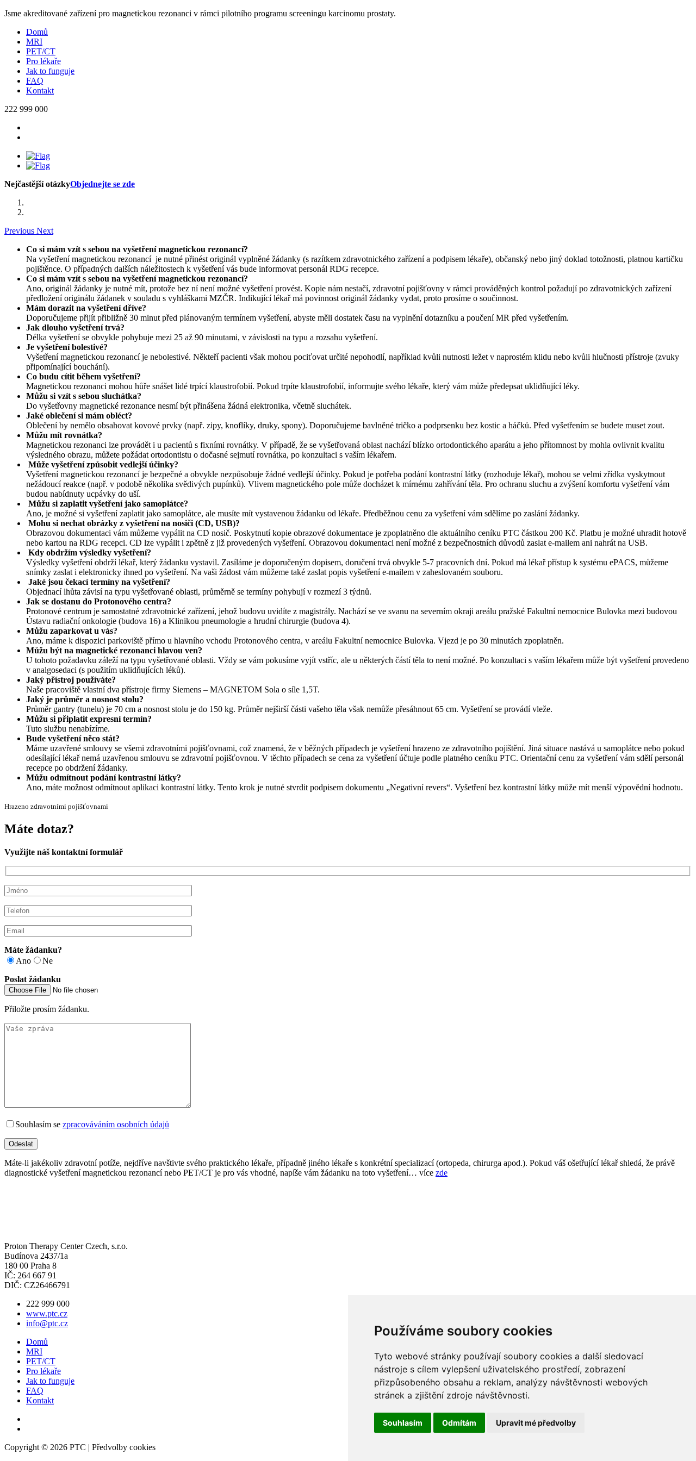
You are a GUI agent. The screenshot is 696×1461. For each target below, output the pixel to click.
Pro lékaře (43, 61)
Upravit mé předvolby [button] (536, 1422)
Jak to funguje (50, 71)
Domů (37, 31)
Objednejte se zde (102, 184)
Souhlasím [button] (402, 1422)
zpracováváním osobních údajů (116, 1124)
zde (442, 1172)
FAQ (35, 80)
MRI (34, 41)
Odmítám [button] (459, 1422)
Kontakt (40, 90)
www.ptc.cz (46, 1313)
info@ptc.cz (47, 1323)
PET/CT (40, 51)
